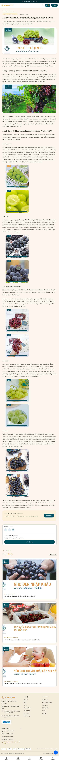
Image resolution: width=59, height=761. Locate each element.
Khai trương (27, 716)
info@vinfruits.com (8, 739)
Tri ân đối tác (27, 708)
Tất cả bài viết (53, 554)
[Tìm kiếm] (42, 5)
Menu (55, 5)
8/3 (25, 702)
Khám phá (49, 697)
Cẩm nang (11, 11)
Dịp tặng (31, 697)
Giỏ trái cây (45, 699)
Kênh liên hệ (11, 728)
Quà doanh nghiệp (47, 702)
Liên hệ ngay (29, 542)
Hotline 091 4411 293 (8, 731)
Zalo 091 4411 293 (8, 733)
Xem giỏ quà (49, 515)
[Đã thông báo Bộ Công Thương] (6, 722)
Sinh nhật (26, 713)
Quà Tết (26, 699)
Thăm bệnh (27, 710)
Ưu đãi (44, 710)
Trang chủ (4, 11)
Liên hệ (44, 713)
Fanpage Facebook (8, 736)
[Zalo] (9, 529)
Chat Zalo (35, 1)
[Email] (13, 529)
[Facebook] (5, 529)
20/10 (25, 705)
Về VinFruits (45, 708)
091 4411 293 (27, 1)
